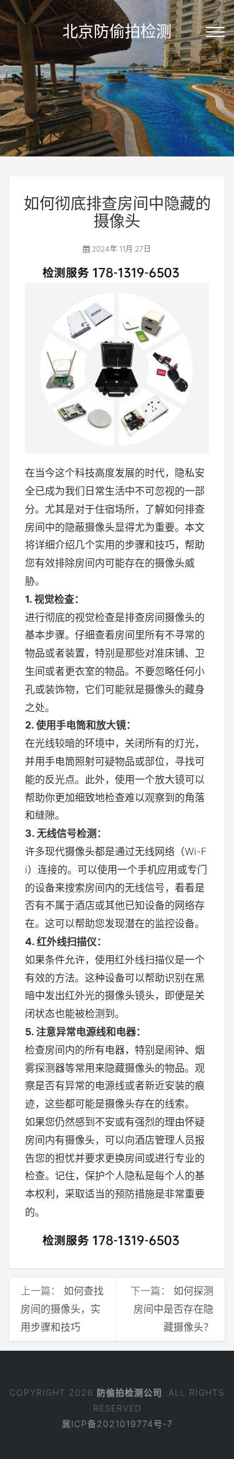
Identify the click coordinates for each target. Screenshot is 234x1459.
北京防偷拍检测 (117, 31)
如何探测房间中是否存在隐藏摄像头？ (173, 1308)
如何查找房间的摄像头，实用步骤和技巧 (62, 1308)
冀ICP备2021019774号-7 (117, 1423)
